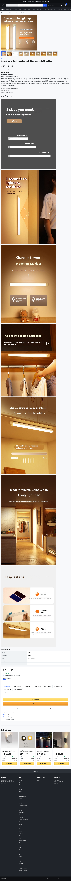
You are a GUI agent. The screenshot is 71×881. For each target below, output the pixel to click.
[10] (55, 53)
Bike (45, 9)
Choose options (9, 763)
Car (65, 9)
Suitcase (21, 859)
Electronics (21, 814)
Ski (19, 854)
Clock (20, 808)
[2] (9, 53)
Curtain (20, 810)
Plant (20, 847)
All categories (7, 9)
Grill (20, 826)
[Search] (45, 5)
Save (20, 708)
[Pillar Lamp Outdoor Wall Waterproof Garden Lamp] (44, 740)
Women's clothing (23, 868)
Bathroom (39, 9)
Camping (60, 9)
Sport (20, 856)
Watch (20, 866)
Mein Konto (56, 780)
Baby (25, 9)
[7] (38, 53)
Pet (20, 845)
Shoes (20, 852)
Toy (20, 861)
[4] (20, 53)
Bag (29, 9)
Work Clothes (22, 873)
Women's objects (23, 870)
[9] (49, 53)
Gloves (20, 824)
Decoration (21, 812)
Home (15, 9)
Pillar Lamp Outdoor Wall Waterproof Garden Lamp (43, 750)
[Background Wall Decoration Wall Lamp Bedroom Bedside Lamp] (27, 740)
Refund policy (67, 878)
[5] (26, 53)
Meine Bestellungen (58, 781)
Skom (2, 58)
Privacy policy (50, 878)
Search (38, 780)
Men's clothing (22, 840)
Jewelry (21, 831)
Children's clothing (23, 805)
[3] (15, 53)
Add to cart (36, 699)
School (20, 849)
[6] (32, 53)
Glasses (21, 821)
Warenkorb (56, 783)
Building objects (52, 9)
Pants (20, 842)
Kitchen (20, 835)
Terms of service (58, 878)
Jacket (20, 828)
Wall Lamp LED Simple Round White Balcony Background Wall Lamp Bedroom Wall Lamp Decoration (9, 750)
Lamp (7, 12)
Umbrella (21, 863)
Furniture (21, 817)
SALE (20, 9)
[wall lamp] (61, 740)
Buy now (35, 703)
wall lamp (56, 750)
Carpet (20, 803)
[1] (3, 53)
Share (53, 708)
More (68, 730)
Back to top (35, 771)
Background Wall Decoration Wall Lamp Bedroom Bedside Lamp (26, 750)
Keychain (21, 833)
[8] (43, 53)
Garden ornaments (23, 819)
